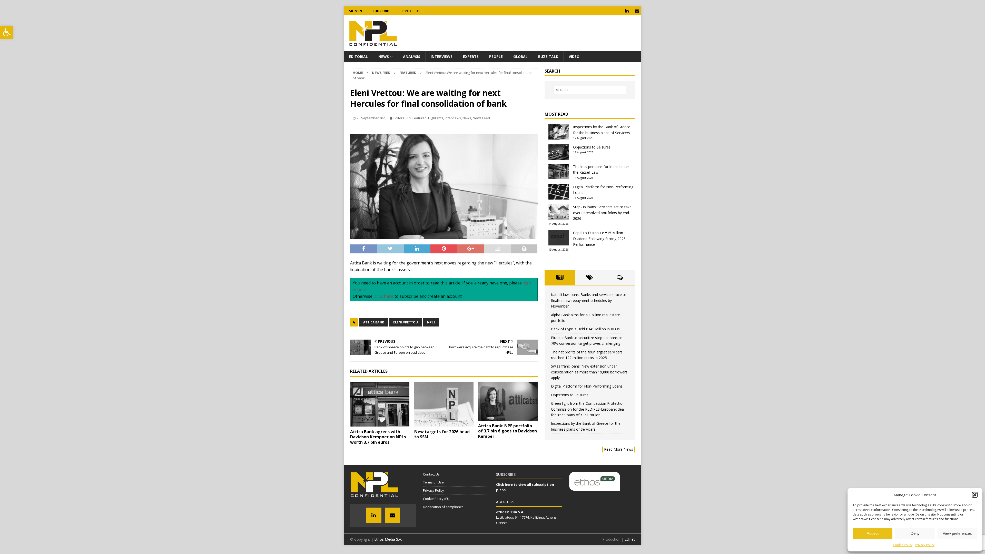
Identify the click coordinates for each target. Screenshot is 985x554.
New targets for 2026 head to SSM (442, 434)
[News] (560, 277)
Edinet (630, 539)
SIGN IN (355, 10)
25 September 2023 (372, 118)
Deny (915, 533)
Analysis (411, 56)
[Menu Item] (626, 10)
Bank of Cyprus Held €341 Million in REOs (585, 329)
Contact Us (410, 11)
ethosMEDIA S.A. (510, 512)
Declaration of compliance (443, 506)
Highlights (435, 118)
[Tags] (590, 277)
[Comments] (620, 277)
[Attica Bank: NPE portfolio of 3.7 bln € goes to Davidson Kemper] (507, 401)
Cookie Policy (902, 545)
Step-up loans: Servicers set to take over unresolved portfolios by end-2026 (602, 212)
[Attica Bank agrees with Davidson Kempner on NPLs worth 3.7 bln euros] (379, 404)
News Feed (381, 72)
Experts (471, 56)
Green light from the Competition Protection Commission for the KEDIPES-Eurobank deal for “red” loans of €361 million (588, 409)
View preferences (957, 533)
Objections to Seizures (591, 147)
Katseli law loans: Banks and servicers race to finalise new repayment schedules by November (588, 300)
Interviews (441, 56)
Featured (419, 118)
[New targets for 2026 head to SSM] (444, 404)
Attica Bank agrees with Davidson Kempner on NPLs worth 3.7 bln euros (378, 437)
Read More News (618, 449)
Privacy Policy (924, 545)
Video (574, 56)
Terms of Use (433, 482)
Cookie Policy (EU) (436, 498)
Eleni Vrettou (405, 322)
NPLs (431, 322)
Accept (873, 533)
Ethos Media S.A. (388, 539)
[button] (6, 32)
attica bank (373, 322)
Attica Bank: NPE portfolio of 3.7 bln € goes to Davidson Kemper (507, 431)
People (496, 56)
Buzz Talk (548, 56)
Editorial (358, 56)
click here (384, 296)
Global (520, 56)
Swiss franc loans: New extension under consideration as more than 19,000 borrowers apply (589, 372)
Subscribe (381, 10)
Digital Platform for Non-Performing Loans (587, 386)
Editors (398, 118)
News (383, 56)
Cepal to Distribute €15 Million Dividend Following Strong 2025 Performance (599, 238)
